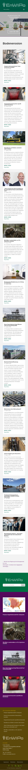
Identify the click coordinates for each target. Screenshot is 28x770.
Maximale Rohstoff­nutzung (11, 362)
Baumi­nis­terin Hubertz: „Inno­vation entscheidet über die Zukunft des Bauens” (13, 534)
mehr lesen (7, 80)
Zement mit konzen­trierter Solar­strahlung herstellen (12, 67)
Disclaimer (12, 762)
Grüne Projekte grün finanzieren (12, 453)
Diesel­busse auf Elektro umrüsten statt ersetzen (13, 148)
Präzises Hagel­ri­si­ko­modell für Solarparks (13, 614)
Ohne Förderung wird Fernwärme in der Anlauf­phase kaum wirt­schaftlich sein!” (13, 189)
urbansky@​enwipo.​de (10, 754)
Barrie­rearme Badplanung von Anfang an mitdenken (14, 282)
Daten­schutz (20, 762)
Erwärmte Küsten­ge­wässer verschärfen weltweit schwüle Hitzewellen (11, 496)
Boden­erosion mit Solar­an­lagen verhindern (14, 17)
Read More (6, 82)
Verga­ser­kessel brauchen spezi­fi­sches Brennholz (12, 104)
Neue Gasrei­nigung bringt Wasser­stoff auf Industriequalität (13, 325)
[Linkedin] (19, 766)
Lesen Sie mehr (14, 31)
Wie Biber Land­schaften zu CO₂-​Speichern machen (12, 241)
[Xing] (21, 766)
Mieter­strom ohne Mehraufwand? (12, 409)
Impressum (6, 762)
